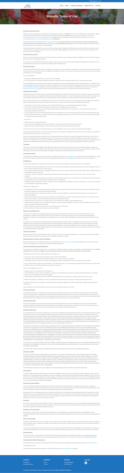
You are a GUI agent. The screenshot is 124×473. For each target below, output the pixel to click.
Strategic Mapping (77, 5)
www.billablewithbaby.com (44, 37)
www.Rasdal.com (90, 35)
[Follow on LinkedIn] (86, 463)
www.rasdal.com (50, 43)
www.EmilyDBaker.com (66, 448)
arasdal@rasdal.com (46, 133)
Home (61, 5)
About (67, 5)
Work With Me (88, 5)
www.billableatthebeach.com (30, 37)
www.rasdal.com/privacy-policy (31, 88)
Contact (98, 5)
